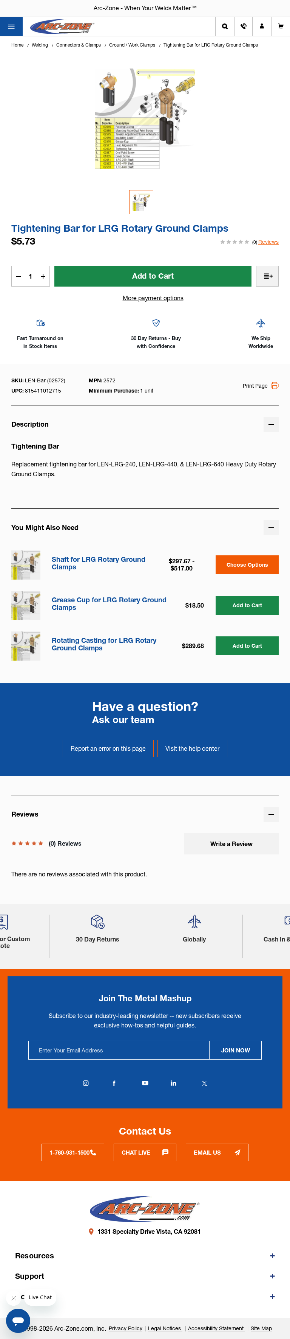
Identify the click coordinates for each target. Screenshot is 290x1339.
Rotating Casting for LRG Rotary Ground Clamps (104, 644)
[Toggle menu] (11, 26)
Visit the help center (192, 748)
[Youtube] (145, 1083)
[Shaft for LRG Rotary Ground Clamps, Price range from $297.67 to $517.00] (25, 565)
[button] (98, 925)
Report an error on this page (108, 748)
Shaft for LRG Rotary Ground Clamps (98, 563)
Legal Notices (165, 1328)
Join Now (235, 1050)
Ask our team (123, 720)
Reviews (268, 241)
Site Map (261, 1328)
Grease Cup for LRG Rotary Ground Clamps (109, 603)
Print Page (255, 385)
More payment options (153, 298)
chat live (136, 1152)
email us (207, 1152)
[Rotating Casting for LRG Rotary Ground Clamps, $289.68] (25, 646)
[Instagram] (86, 1083)
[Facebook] (114, 1083)
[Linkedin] (173, 1083)
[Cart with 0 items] (280, 26)
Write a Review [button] (231, 844)
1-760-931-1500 (69, 1152)
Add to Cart (247, 605)
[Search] (225, 26)
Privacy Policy (125, 1328)
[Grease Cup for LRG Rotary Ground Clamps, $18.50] (25, 605)
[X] (204, 1083)
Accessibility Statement (216, 1328)
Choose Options (247, 564)
